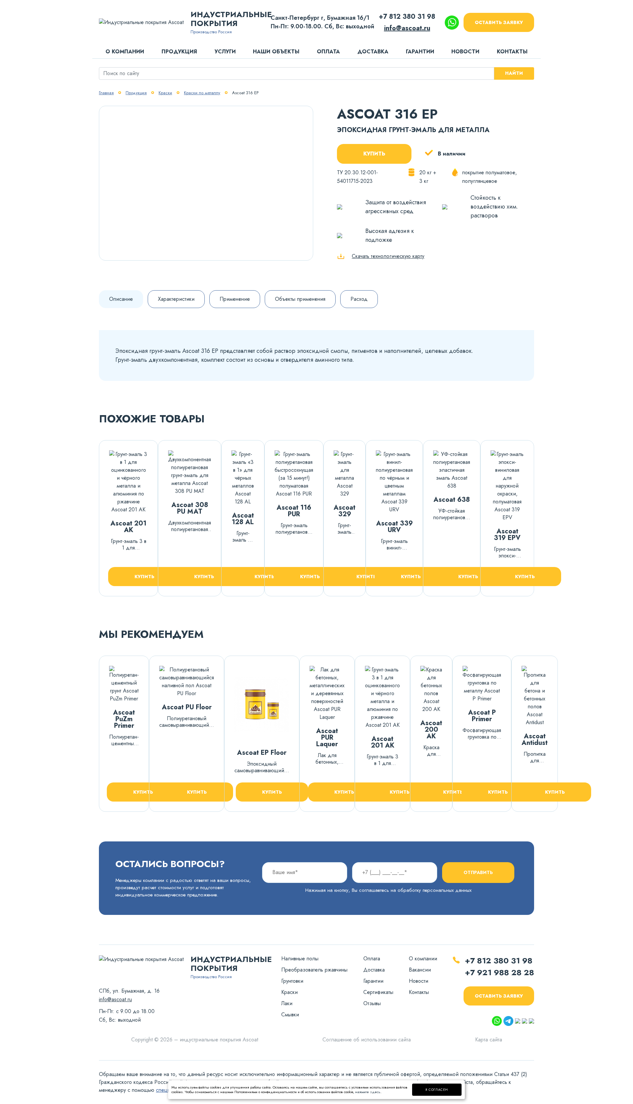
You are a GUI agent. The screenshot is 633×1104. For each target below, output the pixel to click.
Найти (514, 73)
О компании (125, 51)
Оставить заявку (499, 22)
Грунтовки (292, 981)
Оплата (328, 51)
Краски (289, 992)
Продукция (179, 51)
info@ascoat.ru (407, 28)
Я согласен (437, 1089)
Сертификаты (378, 992)
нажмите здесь (367, 1091)
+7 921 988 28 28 (499, 972)
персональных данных (447, 890)
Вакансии (420, 970)
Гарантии (420, 51)
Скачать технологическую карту (388, 256)
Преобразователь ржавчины (314, 970)
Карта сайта (488, 1039)
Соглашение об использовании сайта (366, 1039)
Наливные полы (299, 958)
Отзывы (372, 1003)
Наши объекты (276, 51)
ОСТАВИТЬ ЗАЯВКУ (499, 996)
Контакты (512, 51)
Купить (374, 153)
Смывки (290, 1014)
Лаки (286, 1003)
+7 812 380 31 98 (407, 16)
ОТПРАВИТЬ (478, 872)
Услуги (225, 51)
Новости (465, 51)
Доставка (372, 51)
